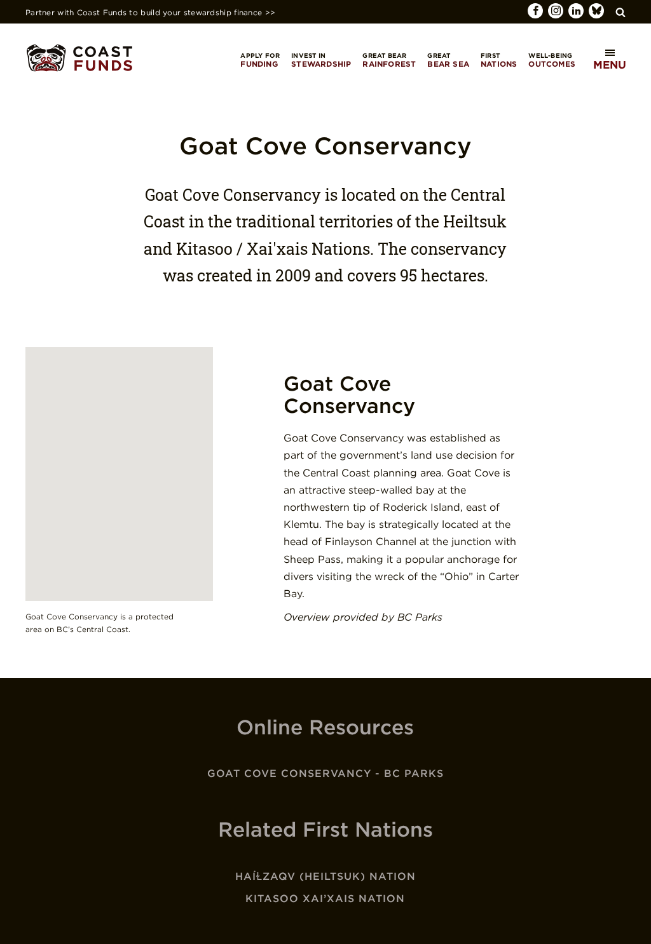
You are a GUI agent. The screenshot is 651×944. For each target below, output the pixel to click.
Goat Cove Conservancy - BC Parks (325, 773)
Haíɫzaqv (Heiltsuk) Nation (325, 876)
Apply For (260, 60)
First (499, 60)
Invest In (321, 60)
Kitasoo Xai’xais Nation (325, 899)
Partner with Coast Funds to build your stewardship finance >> (150, 12)
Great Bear (389, 60)
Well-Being (551, 60)
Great (448, 60)
